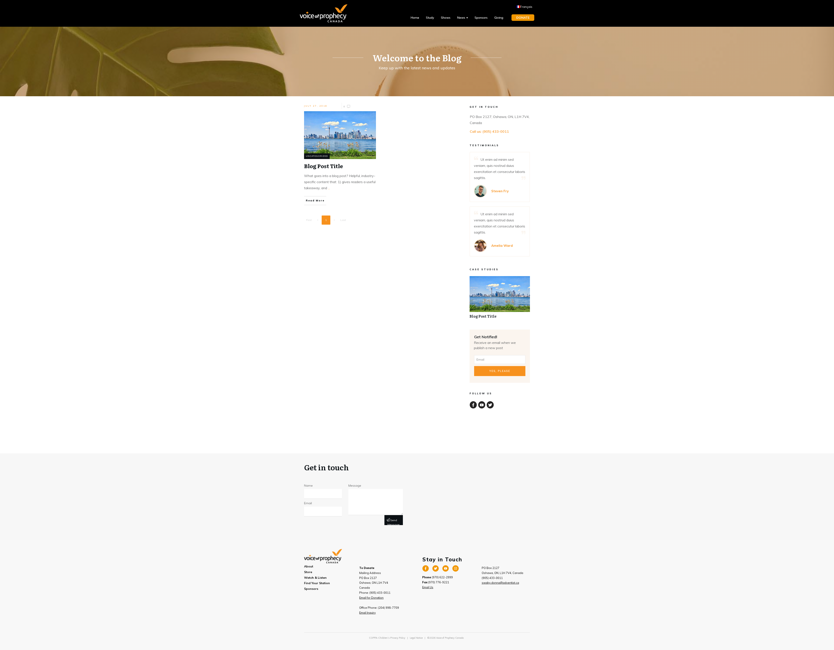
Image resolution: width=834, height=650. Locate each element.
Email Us (427, 587)
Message (354, 486)
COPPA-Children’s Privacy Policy (387, 637)
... (329, 188)
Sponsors (311, 589)
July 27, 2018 (315, 105)
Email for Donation (371, 597)
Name (308, 486)
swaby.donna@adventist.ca (500, 582)
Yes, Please (499, 371)
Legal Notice (416, 637)
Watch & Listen (315, 578)
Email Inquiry (367, 612)
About (308, 566)
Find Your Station (317, 583)
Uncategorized (317, 156)
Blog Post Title (500, 299)
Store (308, 572)
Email (308, 503)
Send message (393, 522)
